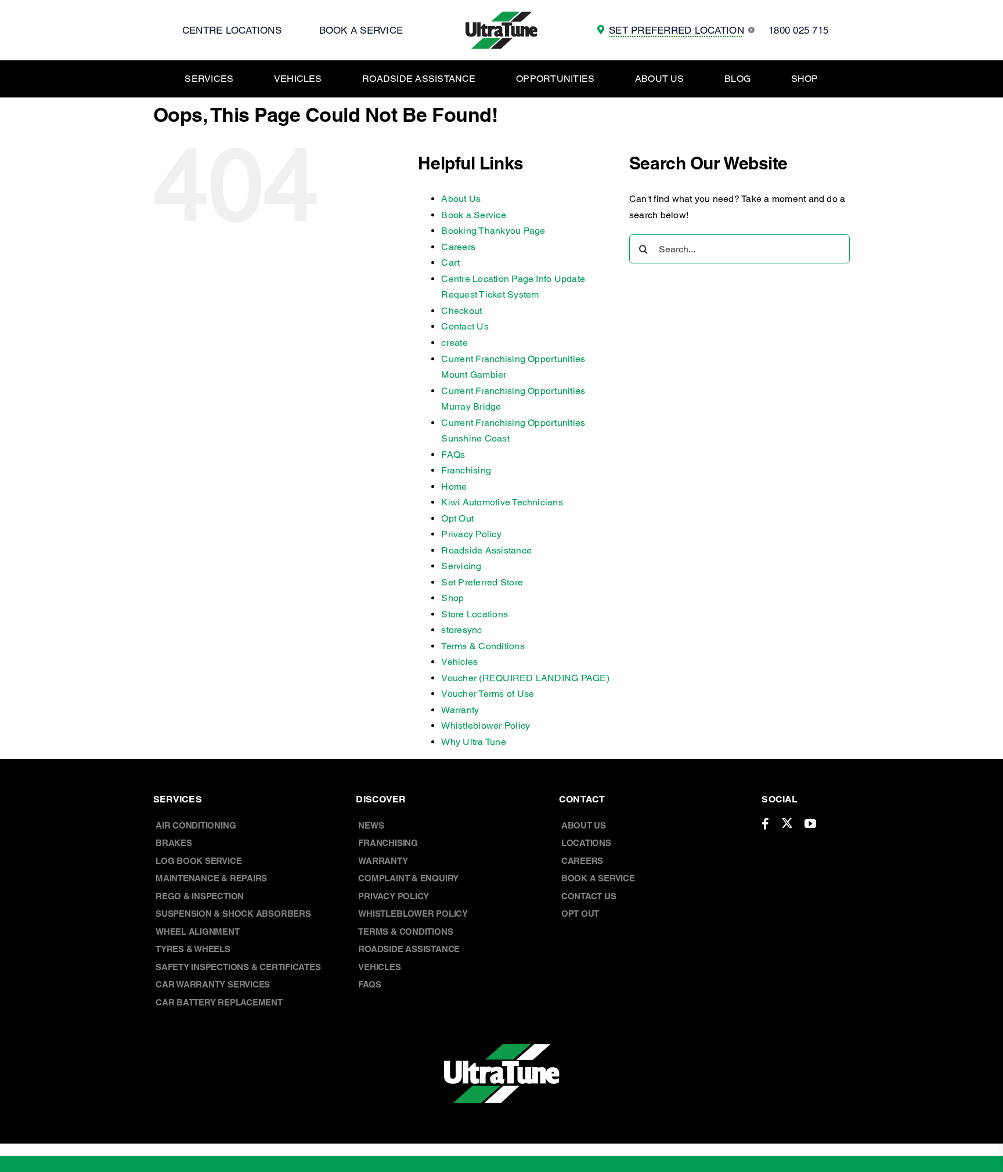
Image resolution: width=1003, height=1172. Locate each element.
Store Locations (474, 614)
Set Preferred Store (482, 582)
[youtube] (810, 824)
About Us (461, 198)
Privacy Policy (471, 534)
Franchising (466, 470)
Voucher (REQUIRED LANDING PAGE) (525, 677)
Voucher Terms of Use (487, 693)
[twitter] (787, 823)
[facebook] (765, 824)
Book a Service (473, 214)
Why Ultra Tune (473, 741)
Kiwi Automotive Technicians (501, 502)
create (454, 342)
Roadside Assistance (486, 550)
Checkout (461, 310)
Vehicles (459, 661)
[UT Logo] (501, 15)
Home (454, 486)
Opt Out (457, 518)
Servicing (461, 565)
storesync (461, 629)
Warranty (460, 709)
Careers (458, 246)
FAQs (453, 454)
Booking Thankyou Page (493, 230)
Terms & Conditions (482, 646)
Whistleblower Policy (485, 725)
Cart (450, 262)
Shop (452, 597)
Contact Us (464, 326)
